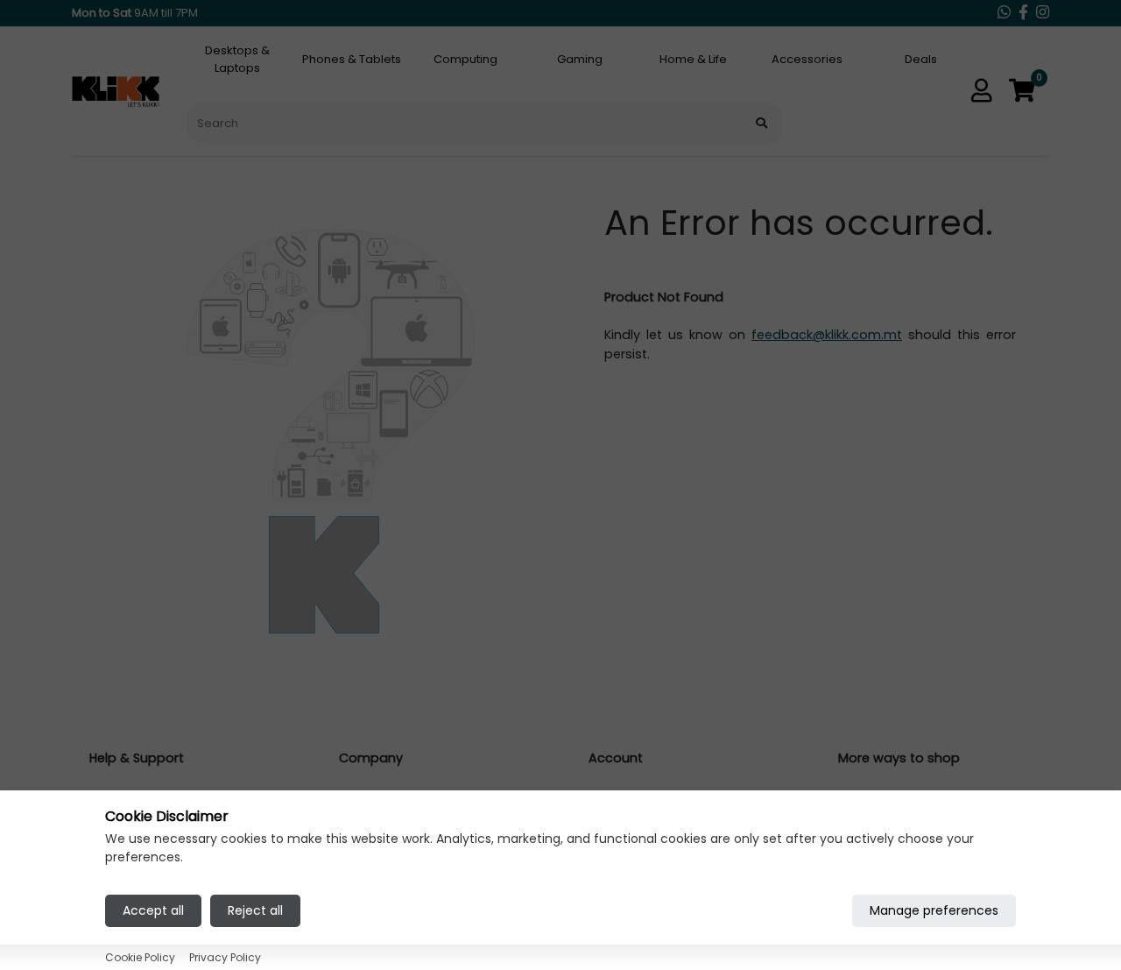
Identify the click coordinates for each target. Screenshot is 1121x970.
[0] (1022, 91)
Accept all (153, 909)
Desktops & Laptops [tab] (237, 59)
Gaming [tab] (580, 59)
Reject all (255, 909)
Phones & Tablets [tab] (351, 59)
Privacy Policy (225, 956)
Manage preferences (934, 909)
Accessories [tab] (807, 59)
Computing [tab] (465, 59)
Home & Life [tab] (693, 59)
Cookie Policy (140, 956)
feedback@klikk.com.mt (826, 334)
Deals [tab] (921, 59)
